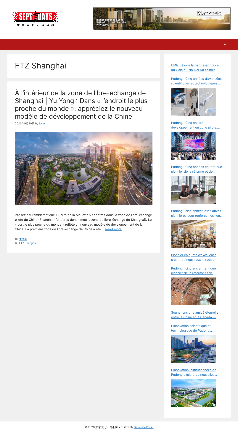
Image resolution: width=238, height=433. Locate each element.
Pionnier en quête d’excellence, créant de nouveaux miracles (194, 257)
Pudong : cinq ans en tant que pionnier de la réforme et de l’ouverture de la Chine (193, 271)
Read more (113, 229)
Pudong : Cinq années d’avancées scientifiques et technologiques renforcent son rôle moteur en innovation (196, 81)
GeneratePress (144, 427)
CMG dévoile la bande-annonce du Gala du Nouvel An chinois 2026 (195, 68)
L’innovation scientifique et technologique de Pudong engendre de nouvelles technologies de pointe (191, 328)
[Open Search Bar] (225, 44)
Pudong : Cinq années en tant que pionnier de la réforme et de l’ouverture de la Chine (196, 169)
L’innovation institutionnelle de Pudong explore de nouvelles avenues (193, 372)
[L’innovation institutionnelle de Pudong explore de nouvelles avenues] (193, 393)
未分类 (23, 239)
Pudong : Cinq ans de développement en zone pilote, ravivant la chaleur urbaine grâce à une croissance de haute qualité (197, 125)
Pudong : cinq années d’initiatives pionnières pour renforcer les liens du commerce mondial (196, 213)
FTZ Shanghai (27, 243)
